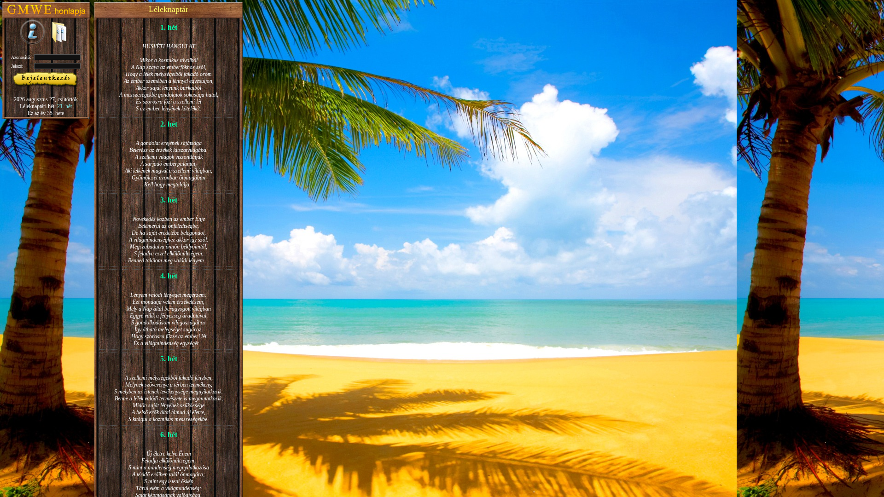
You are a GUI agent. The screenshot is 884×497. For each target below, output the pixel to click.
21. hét (64, 106)
